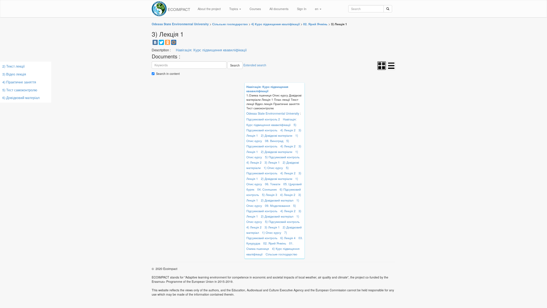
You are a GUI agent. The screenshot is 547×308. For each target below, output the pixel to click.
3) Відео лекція (14, 74)
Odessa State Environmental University (272, 113)
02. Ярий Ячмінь (274, 243)
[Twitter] (161, 42)
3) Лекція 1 (272, 162)
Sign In (301, 9)
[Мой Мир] (173, 42)
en (317, 9)
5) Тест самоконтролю (19, 89)
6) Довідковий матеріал (21, 97)
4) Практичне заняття (19, 82)
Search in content (168, 73)
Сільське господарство (281, 254)
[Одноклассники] (167, 42)
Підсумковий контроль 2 (263, 119)
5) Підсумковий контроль (282, 157)
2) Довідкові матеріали (276, 135)
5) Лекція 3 (269, 194)
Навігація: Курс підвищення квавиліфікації (211, 49)
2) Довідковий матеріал (277, 200)
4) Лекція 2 (288, 130)
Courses (255, 9)
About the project (209, 9)
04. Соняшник (267, 189)
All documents (278, 9)
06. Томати (272, 184)
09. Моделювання (277, 205)
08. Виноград (274, 141)
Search (235, 65)
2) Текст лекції (13, 66)
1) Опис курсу (273, 168)
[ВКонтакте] (155, 42)
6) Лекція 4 (288, 238)
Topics (234, 9)
